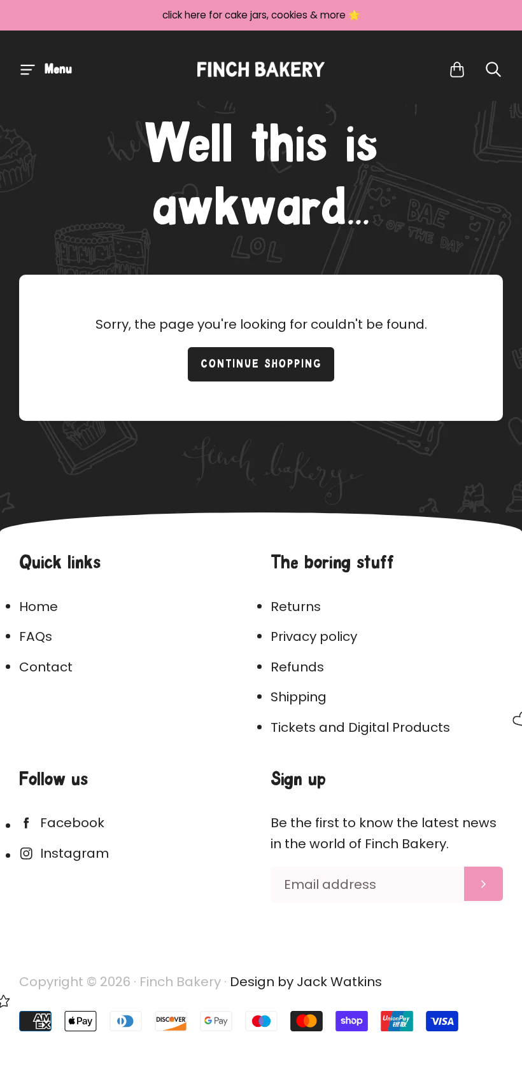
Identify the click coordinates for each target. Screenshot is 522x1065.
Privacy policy (314, 636)
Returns (296, 606)
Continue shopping (261, 364)
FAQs (35, 636)
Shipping (299, 697)
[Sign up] (483, 884)
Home (38, 606)
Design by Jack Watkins (306, 982)
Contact (46, 667)
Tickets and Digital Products (360, 727)
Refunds (297, 667)
